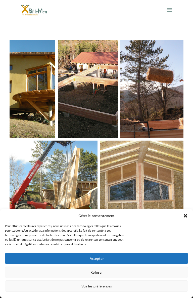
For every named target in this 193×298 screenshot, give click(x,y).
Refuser (97, 272)
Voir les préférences (96, 286)
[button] (185, 215)
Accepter (97, 258)
